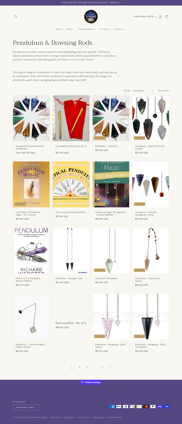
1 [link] (71, 367)
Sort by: (127, 91)
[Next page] (110, 367)
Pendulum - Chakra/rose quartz (147, 279)
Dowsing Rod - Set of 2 (71, 323)
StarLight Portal (25, 417)
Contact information (114, 417)
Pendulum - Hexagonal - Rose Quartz (110, 345)
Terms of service (83, 417)
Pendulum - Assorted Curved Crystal (149, 147)
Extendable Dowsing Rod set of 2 (71, 147)
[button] (16, 16)
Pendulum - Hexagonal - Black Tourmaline (150, 345)
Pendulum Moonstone (106, 278)
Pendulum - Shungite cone (69, 278)
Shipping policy (99, 417)
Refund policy (55, 417)
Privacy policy (68, 417)
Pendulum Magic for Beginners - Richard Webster (110, 213)
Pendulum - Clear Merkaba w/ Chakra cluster (31, 345)
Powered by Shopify (39, 417)
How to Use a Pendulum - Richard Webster (29, 279)
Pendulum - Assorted (106, 146)
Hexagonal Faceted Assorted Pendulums (30, 147)
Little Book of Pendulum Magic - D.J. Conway (28, 213)
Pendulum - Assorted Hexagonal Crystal (146, 213)
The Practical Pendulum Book (71, 212)
